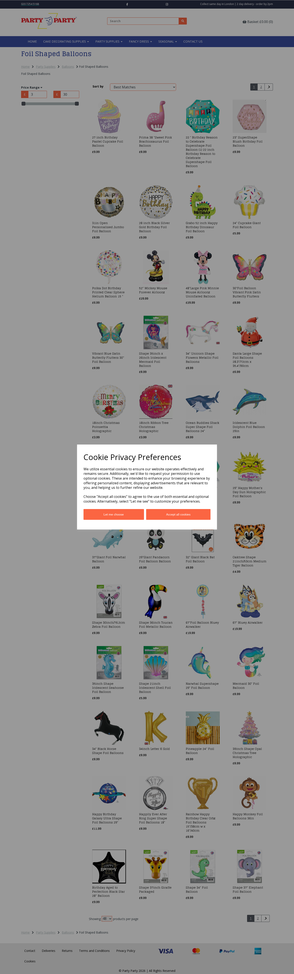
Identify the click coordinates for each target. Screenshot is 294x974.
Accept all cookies (178, 514)
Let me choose (114, 514)
